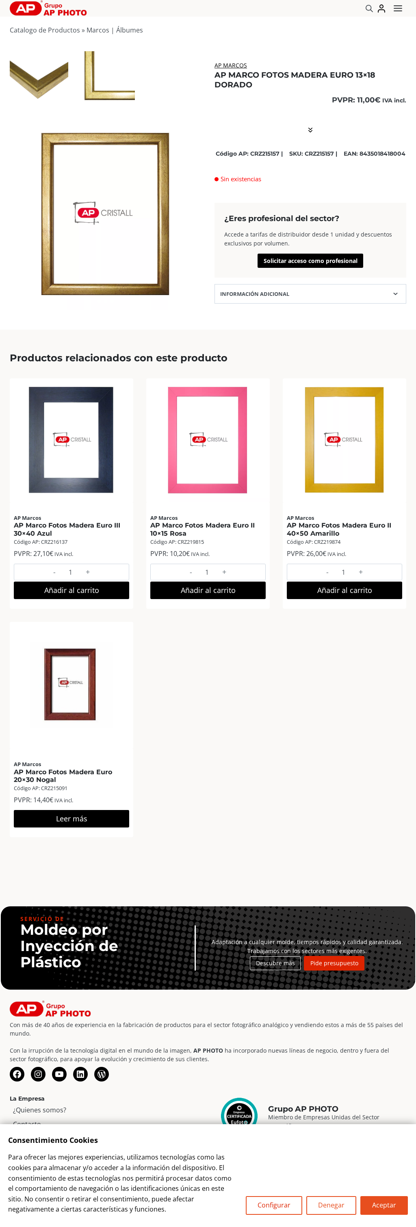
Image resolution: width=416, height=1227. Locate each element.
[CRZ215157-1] (39, 80)
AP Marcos (230, 65)
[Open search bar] (369, 8)
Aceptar (384, 1205)
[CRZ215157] (106, 214)
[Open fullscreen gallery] (193, 301)
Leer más (71, 818)
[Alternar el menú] (398, 8)
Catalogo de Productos (45, 30)
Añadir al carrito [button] (71, 590)
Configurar (274, 1205)
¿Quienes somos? (39, 1109)
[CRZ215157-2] (105, 80)
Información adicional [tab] (254, 294)
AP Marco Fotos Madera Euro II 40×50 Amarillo (339, 529)
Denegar (331, 1205)
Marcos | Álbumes (115, 30)
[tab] (99, 301)
